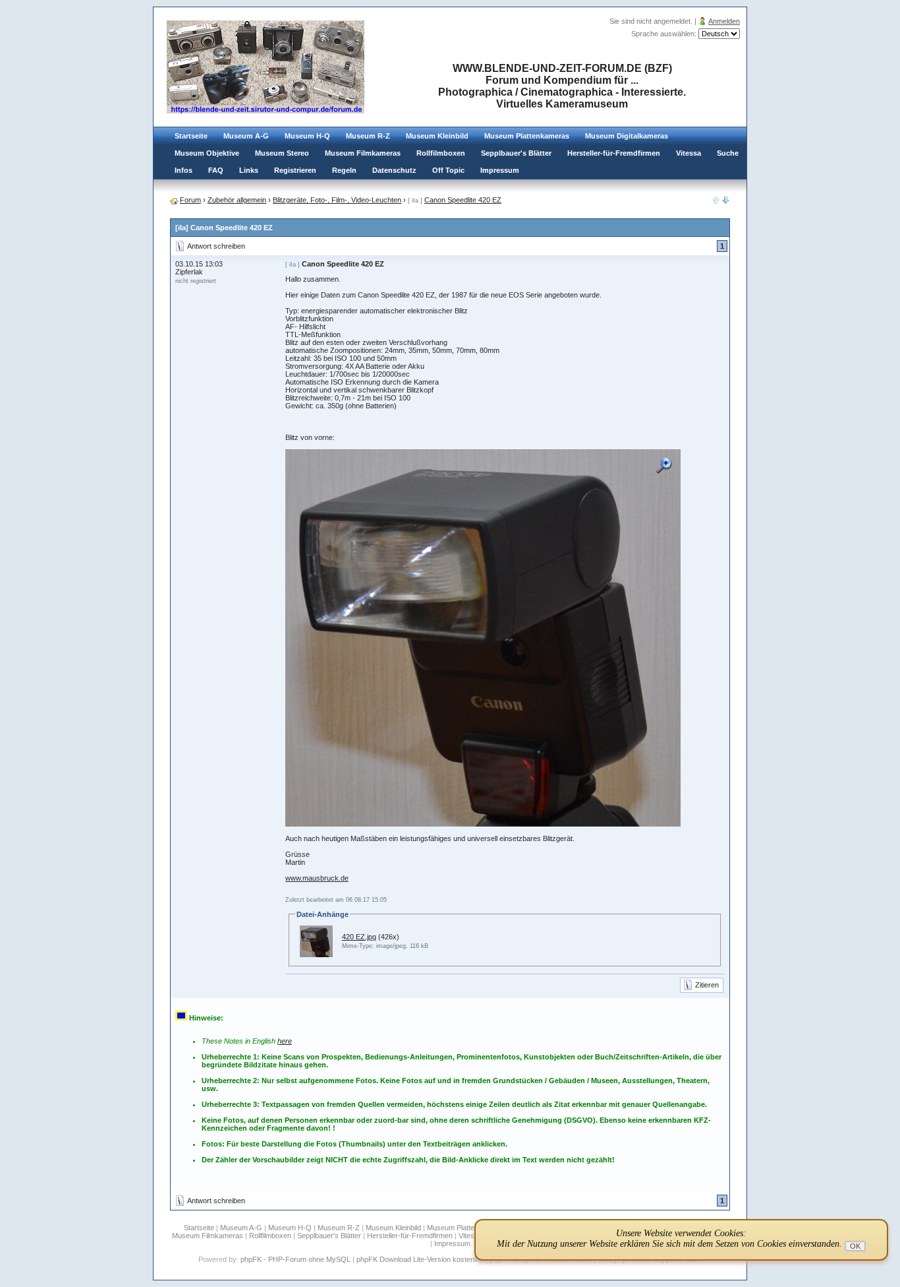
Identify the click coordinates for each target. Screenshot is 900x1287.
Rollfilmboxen (440, 153)
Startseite (191, 136)
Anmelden (724, 21)
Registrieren (295, 170)
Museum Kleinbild (437, 136)
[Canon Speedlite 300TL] (726, 201)
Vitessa (688, 153)
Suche (728, 153)
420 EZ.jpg (359, 937)
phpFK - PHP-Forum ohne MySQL (296, 1259)
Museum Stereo (282, 153)
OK (855, 1246)
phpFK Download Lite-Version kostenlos (420, 1259)
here (284, 1041)
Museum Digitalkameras (626, 136)
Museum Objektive (207, 153)
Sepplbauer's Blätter (516, 153)
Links (248, 170)
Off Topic (448, 170)
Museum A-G (246, 136)
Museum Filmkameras (363, 153)
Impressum (499, 170)
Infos (183, 170)
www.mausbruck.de (317, 878)
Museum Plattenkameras (526, 136)
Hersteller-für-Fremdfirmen (613, 153)
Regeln (344, 170)
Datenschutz (394, 170)
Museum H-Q (307, 136)
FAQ (215, 170)
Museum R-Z (368, 136)
